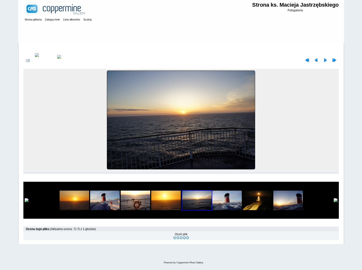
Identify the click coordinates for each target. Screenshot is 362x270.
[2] (178, 237)
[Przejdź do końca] (334, 60)
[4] (184, 237)
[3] (181, 237)
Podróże (56, 48)
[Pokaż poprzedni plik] (316, 60)
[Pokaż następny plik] (325, 60)
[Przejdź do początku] (307, 60)
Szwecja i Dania (76, 48)
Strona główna (38, 48)
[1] (174, 237)
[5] (187, 237)
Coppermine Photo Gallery (190, 262)
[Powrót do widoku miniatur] (27, 60)
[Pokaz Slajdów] (62, 60)
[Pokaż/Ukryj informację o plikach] (43, 60)
